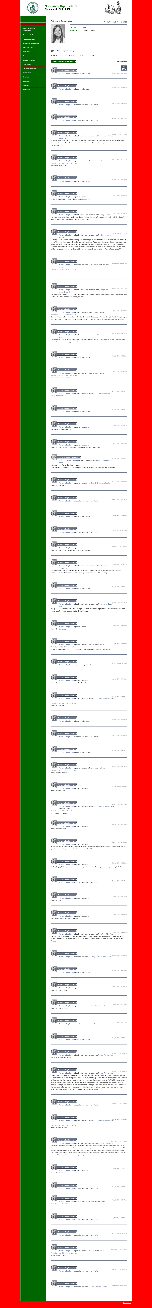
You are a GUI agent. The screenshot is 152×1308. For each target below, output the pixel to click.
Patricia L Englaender (66, 70)
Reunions (26, 77)
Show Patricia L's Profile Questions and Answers (82, 56)
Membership (27, 73)
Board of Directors (29, 60)
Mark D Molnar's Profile (99, 1286)
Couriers (25, 56)
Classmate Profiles (29, 35)
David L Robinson (106, 1143)
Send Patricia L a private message (64, 51)
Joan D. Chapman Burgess (68, 457)
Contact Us (26, 81)
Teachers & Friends (29, 39)
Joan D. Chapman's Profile (100, 393)
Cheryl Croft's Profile (98, 1006)
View (91, 665)
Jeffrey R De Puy (106, 934)
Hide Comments (121, 61)
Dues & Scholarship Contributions (29, 29)
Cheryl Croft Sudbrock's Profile (101, 957)
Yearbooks (26, 52)
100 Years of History (29, 68)
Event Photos (27, 64)
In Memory (26, 85)
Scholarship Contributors (30, 43)
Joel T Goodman (106, 1055)
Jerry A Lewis (105, 215)
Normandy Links (28, 47)
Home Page (26, 89)
